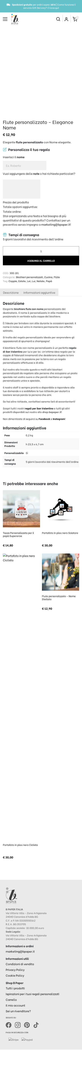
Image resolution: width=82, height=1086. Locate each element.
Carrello (11, 999)
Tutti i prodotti (15, 988)
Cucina (48, 277)
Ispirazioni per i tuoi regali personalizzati (32, 994)
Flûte (57, 277)
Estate (22, 281)
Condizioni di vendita (20, 964)
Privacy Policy (15, 969)
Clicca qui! (53, 7)
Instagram (59, 418)
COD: (6, 273)
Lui (33, 281)
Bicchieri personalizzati (29, 277)
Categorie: (9, 277)
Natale (41, 281)
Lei (29, 281)
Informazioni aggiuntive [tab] (39, 292)
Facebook (45, 418)
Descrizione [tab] (11, 292)
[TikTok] (36, 1024)
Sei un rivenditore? (18, 1011)
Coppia (13, 281)
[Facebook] (10, 1024)
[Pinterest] (28, 1024)
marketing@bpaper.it (55, 224)
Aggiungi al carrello (41, 260)
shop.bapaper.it (51, 412)
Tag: (5, 281)
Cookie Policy (15, 975)
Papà (49, 281)
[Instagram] (19, 1024)
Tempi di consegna (23, 234)
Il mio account (15, 1005)
